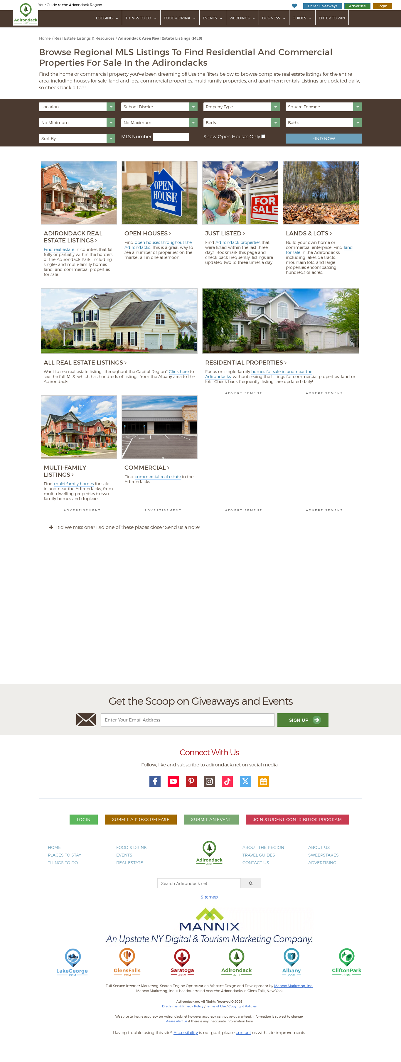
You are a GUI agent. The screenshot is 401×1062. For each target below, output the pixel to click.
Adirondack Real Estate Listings (73, 237)
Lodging (104, 18)
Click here (179, 371)
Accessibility (185, 1032)
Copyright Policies (242, 1006)
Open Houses (146, 233)
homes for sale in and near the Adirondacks (258, 374)
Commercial (145, 467)
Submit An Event (211, 819)
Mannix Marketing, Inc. (293, 986)
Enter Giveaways (322, 6)
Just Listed (223, 233)
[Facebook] (155, 781)
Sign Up (299, 720)
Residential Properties (244, 362)
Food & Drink (177, 18)
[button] (77, 106)
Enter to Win (332, 18)
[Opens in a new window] (72, 961)
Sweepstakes (323, 854)
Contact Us (255, 862)
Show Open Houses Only (231, 136)
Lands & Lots (307, 233)
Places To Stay (64, 854)
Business (271, 18)
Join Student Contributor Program (297, 819)
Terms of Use (216, 1006)
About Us (319, 847)
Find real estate (59, 249)
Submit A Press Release (140, 819)
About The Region (263, 847)
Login (382, 6)
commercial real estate (158, 476)
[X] (245, 781)
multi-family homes (74, 483)
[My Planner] (263, 781)
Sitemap (209, 896)
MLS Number (136, 136)
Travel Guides (258, 854)
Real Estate (129, 862)
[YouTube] (173, 781)
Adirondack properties (237, 242)
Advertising (322, 862)
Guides (299, 18)
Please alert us (176, 1021)
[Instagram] (209, 781)
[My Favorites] (294, 6)
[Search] (251, 883)
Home (54, 847)
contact (243, 1032)
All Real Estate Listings (83, 362)
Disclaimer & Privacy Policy (182, 1006)
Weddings (240, 18)
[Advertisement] (200, 612)
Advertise (357, 6)
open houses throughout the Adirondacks (158, 245)
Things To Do (138, 18)
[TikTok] (227, 781)
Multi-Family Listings (65, 471)
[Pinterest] (191, 781)
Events (210, 18)
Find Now (323, 138)
